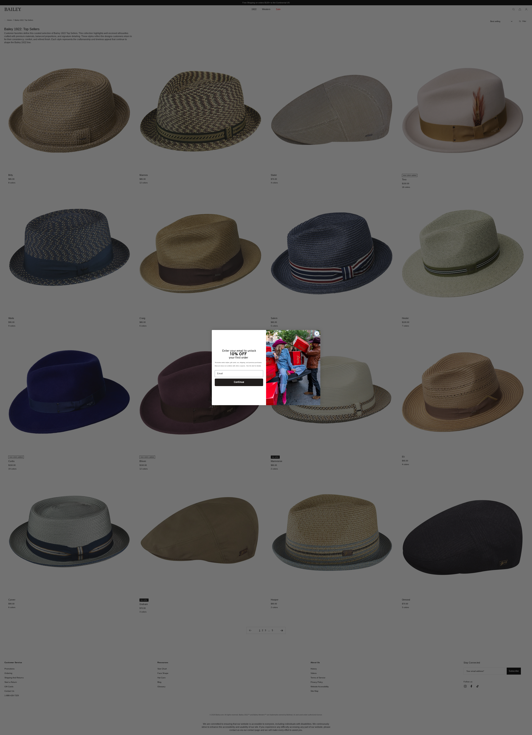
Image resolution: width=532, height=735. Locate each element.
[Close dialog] (316, 333)
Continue (239, 382)
